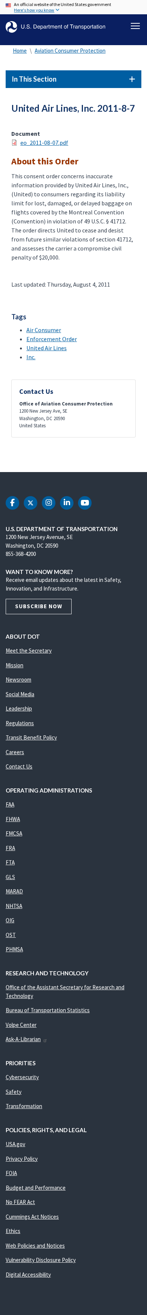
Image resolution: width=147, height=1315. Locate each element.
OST (11, 934)
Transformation (24, 1106)
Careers (15, 752)
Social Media (20, 694)
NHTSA (14, 906)
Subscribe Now (38, 606)
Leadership (19, 708)
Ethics (13, 1231)
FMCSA (14, 833)
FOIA (11, 1173)
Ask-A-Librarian (23, 1039)
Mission (14, 665)
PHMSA (14, 949)
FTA (10, 862)
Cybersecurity (22, 1077)
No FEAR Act (20, 1202)
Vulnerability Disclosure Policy (41, 1259)
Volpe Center (21, 1024)
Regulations (20, 723)
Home (20, 50)
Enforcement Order (51, 339)
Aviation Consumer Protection (70, 50)
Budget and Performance (36, 1187)
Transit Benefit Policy (31, 737)
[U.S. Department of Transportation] (55, 27)
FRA (10, 848)
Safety (13, 1091)
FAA (10, 804)
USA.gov (15, 1144)
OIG (10, 920)
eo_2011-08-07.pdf (44, 142)
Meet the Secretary (29, 650)
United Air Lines (46, 348)
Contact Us (19, 766)
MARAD (14, 891)
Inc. (30, 357)
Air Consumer (43, 330)
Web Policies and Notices (35, 1245)
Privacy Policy (22, 1158)
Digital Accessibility (28, 1274)
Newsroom (18, 679)
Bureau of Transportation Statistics (48, 1010)
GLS (10, 877)
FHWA (13, 819)
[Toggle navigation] (135, 26)
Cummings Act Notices (32, 1216)
